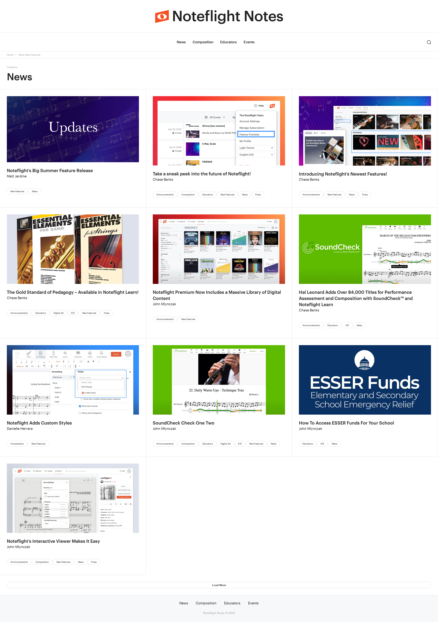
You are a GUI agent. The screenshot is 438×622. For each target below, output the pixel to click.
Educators (228, 42)
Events (249, 42)
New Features (32, 54)
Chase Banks (163, 179)
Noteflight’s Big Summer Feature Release (50, 170)
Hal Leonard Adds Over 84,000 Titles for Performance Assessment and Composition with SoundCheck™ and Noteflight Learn (356, 298)
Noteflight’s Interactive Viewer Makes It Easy (53, 541)
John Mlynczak (164, 304)
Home (10, 54)
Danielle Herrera (20, 428)
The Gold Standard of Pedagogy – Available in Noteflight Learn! (73, 292)
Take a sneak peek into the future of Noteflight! (202, 173)
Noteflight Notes (227, 15)
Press (258, 194)
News (181, 42)
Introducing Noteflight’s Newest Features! (343, 173)
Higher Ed (58, 313)
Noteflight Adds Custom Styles (39, 422)
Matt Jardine (17, 176)
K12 (73, 313)
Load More (219, 585)
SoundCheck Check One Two (183, 422)
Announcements (165, 194)
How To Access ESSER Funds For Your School (346, 422)
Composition (203, 42)
